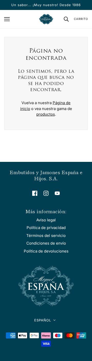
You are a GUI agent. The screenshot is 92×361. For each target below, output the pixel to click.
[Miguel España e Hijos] (46, 19)
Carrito (81, 19)
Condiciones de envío (46, 243)
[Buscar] (66, 19)
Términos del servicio (46, 235)
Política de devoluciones (46, 251)
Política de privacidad (46, 227)
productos (45, 114)
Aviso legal (46, 220)
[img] (34, 193)
